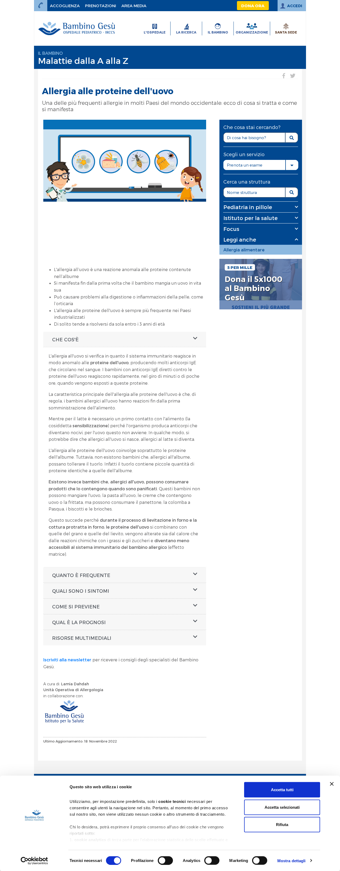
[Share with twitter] (293, 76)
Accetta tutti (282, 789)
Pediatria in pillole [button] (247, 207)
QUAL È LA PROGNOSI (79, 622)
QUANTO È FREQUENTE (81, 575)
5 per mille (239, 267)
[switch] (165, 860)
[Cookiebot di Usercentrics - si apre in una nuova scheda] (34, 861)
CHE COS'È (65, 339)
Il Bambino (50, 53)
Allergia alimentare (244, 249)
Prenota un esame (244, 165)
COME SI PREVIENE (76, 606)
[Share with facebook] (283, 76)
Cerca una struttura (246, 181)
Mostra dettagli (291, 860)
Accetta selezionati (282, 807)
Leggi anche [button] (239, 239)
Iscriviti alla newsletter (67, 659)
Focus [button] (231, 229)
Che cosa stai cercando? (251, 127)
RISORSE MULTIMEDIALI (81, 638)
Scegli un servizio (244, 154)
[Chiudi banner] (332, 784)
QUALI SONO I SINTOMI (80, 591)
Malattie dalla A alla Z (83, 60)
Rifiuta (282, 824)
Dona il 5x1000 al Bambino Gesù (253, 288)
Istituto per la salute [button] (250, 218)
